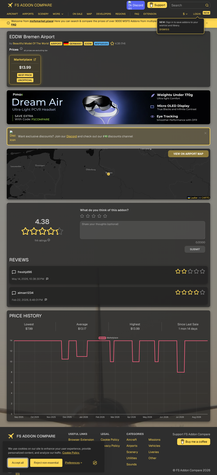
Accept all (18, 462)
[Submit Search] (207, 5)
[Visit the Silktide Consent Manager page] (95, 463)
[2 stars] (89, 216)
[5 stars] (105, 216)
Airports (28, 13)
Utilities (131, 458)
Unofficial (25, 80)
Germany (76, 43)
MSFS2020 (101, 43)
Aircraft (12, 13)
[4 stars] (100, 216)
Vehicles (154, 446)
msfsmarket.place (41, 21)
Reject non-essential (46, 462)
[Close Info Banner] (207, 23)
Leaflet (193, 197)
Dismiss (164, 29)
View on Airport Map (188, 154)
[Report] (47, 279)
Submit (195, 249)
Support (159, 5)
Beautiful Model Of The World (31, 43)
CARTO (205, 197)
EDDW (88, 43)
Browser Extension (81, 440)
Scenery (43, 13)
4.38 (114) (120, 43)
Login (197, 13)
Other (152, 458)
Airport (56, 43)
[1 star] (83, 216)
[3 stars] (94, 216)
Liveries (154, 452)
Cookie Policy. (71, 453)
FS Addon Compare (33, 5)
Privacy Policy (110, 446)
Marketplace (23, 59)
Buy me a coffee (196, 442)
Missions (154, 440)
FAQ (137, 13)
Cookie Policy (110, 440)
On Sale (77, 13)
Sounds (131, 464)
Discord (138, 5)
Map (89, 13)
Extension (149, 13)
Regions (120, 13)
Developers (103, 13)
